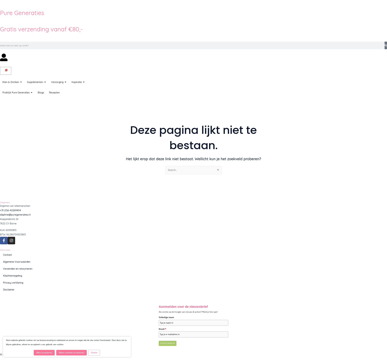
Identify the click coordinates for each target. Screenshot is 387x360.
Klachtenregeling (12, 275)
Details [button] (94, 352)
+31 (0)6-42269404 (10, 210)
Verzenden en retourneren (17, 268)
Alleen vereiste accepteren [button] (71, 352)
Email (162, 329)
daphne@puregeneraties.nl (15, 214)
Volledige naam (166, 317)
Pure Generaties (22, 13)
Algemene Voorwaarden (16, 261)
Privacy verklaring (13, 282)
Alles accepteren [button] (44, 352)
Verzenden (167, 343)
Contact (7, 254)
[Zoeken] (386, 45)
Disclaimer (9, 289)
